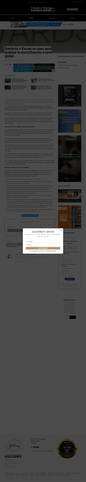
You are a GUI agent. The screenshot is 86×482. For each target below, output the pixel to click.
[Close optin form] (61, 230)
